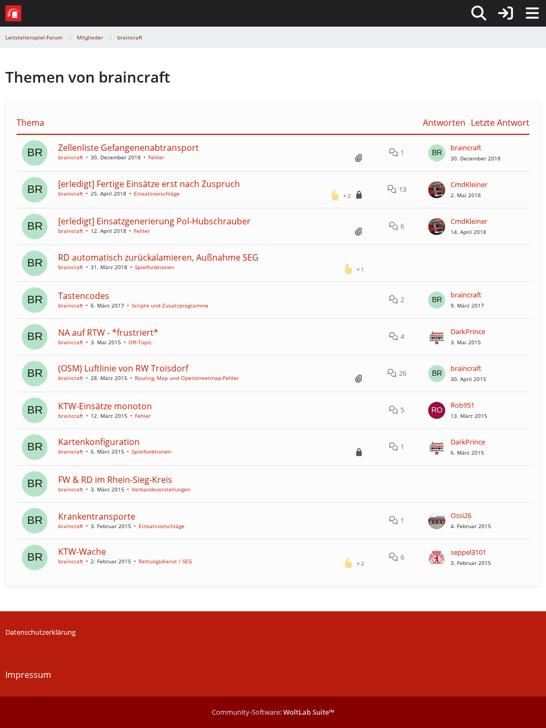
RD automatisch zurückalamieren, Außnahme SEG (158, 257)
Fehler (156, 157)
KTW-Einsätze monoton (105, 406)
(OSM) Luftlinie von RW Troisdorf (123, 368)
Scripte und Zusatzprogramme (170, 305)
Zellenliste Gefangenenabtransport (128, 147)
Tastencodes (83, 296)
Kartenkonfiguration (99, 442)
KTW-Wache (82, 551)
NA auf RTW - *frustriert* (108, 332)
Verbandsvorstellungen (161, 489)
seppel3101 (468, 552)
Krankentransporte (96, 516)
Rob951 (463, 405)
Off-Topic (140, 342)
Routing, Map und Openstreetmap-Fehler (187, 378)
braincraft (70, 157)
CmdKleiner (469, 184)
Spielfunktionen (154, 267)
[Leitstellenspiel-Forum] (13, 13)
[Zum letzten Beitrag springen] (436, 152)
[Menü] (532, 13)
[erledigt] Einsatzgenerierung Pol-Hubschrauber (154, 221)
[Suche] (478, 13)
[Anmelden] (505, 13)
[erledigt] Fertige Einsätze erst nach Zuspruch (149, 184)
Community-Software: (273, 712)
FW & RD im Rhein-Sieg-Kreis (115, 480)
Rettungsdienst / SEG (165, 561)
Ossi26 (461, 515)
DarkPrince (468, 331)
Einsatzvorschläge (157, 193)
